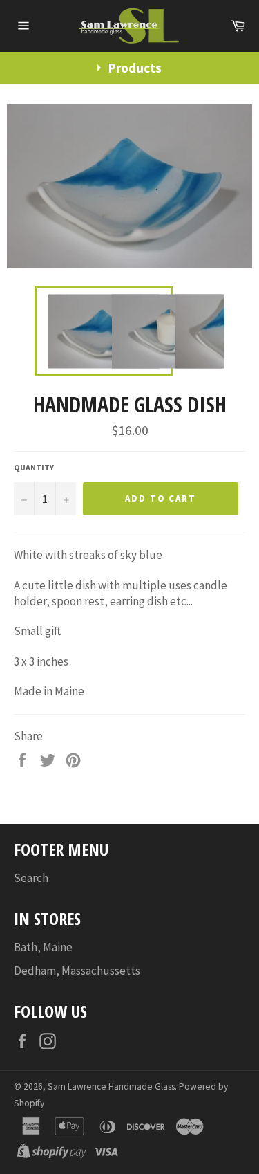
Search (31, 878)
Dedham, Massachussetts (77, 970)
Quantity (34, 467)
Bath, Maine (43, 947)
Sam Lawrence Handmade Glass (111, 1086)
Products (135, 67)
